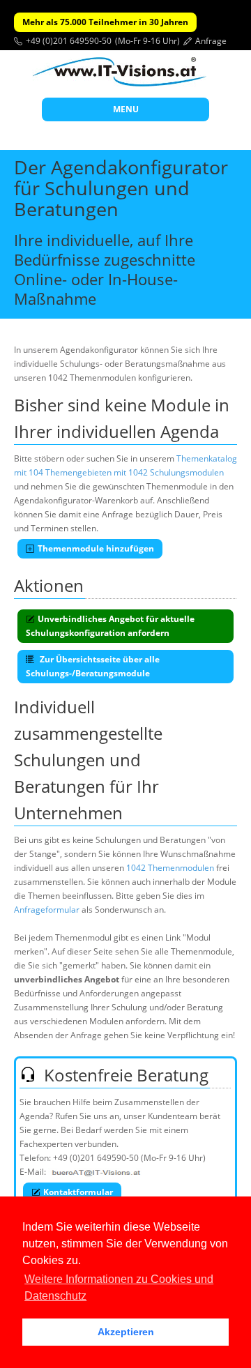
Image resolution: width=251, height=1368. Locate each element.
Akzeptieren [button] (126, 1331)
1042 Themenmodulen (170, 868)
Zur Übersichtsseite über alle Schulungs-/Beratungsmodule (93, 666)
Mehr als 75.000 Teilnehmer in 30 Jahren (105, 22)
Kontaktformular (78, 1192)
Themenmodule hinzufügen (96, 548)
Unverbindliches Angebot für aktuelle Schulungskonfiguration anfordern (110, 626)
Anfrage (211, 41)
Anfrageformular (46, 909)
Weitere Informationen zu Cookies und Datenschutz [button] (118, 1287)
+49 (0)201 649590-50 (69, 41)
